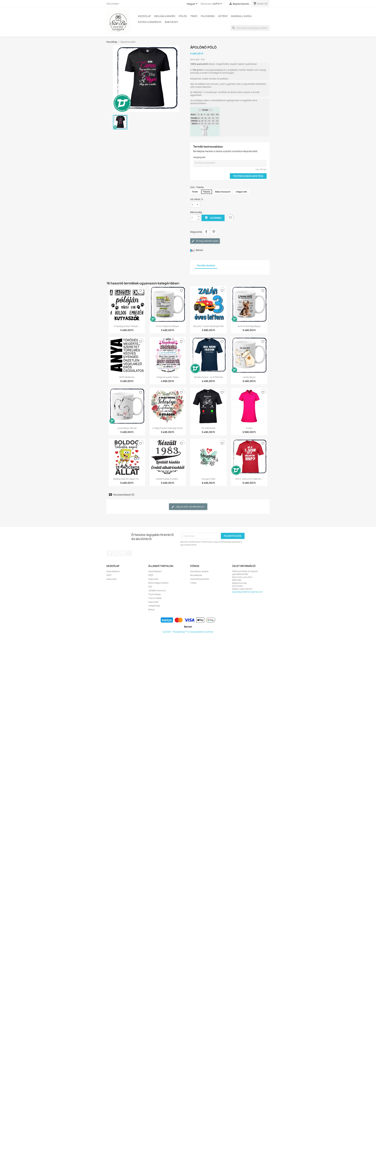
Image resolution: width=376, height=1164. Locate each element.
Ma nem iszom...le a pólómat (208, 377)
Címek (193, 582)
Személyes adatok (199, 571)
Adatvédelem (113, 571)
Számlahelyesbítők (199, 579)
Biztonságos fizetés (158, 582)
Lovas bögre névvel (127, 428)
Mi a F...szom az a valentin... (249, 478)
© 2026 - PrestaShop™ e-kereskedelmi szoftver (188, 631)
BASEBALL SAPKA (241, 16)
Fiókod (194, 566)
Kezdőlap (144, 16)
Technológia (154, 594)
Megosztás (206, 232)
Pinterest (214, 232)
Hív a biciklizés (208, 428)
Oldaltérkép (154, 605)
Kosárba (213, 217)
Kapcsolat (111, 579)
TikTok (129, 553)
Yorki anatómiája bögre (249, 326)
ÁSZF (108, 575)
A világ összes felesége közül (167, 428)
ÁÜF (150, 586)
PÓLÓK (183, 16)
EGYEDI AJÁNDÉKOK (149, 22)
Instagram (123, 553)
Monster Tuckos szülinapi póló (208, 326)
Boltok (151, 609)
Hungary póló (208, 478)
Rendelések (196, 575)
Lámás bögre (249, 377)
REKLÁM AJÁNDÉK (164, 16)
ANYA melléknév (127, 377)
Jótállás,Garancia (157, 590)
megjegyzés (199, 157)
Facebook (110, 553)
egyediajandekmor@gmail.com (247, 591)
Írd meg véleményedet (206, 240)
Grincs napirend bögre (167, 326)
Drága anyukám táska (167, 377)
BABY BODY (171, 22)
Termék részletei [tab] (206, 265)
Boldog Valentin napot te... (126, 478)
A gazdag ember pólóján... (127, 326)
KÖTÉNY (223, 16)
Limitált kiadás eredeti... (167, 478)
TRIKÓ (193, 16)
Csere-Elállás (155, 598)
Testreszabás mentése (248, 176)
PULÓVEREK (208, 16)
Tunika (249, 428)
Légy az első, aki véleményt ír (190, 506)
